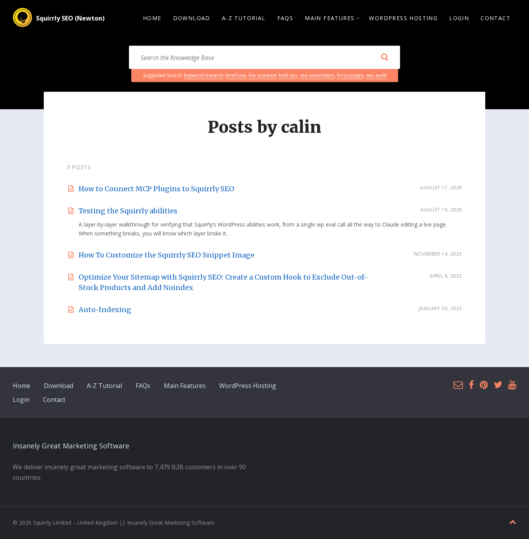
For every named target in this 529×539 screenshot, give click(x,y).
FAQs (143, 385)
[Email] (458, 385)
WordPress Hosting (247, 385)
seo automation (317, 75)
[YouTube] (512, 385)
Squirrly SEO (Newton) (70, 18)
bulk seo (288, 75)
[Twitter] (498, 385)
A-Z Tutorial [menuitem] (244, 18)
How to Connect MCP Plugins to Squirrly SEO (156, 188)
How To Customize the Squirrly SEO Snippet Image (166, 255)
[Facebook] (471, 385)
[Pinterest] (484, 385)
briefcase (236, 75)
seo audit (376, 75)
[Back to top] (512, 522)
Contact (54, 399)
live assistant (263, 75)
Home (21, 385)
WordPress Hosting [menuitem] (403, 18)
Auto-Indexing (105, 309)
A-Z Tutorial (104, 385)
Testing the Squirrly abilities (128, 210)
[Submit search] (384, 57)
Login (21, 399)
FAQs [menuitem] (285, 18)
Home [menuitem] (152, 18)
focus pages (350, 75)
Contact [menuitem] (495, 18)
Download (58, 385)
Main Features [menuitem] (329, 18)
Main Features (185, 385)
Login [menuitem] (459, 18)
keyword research (203, 75)
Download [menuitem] (191, 18)
